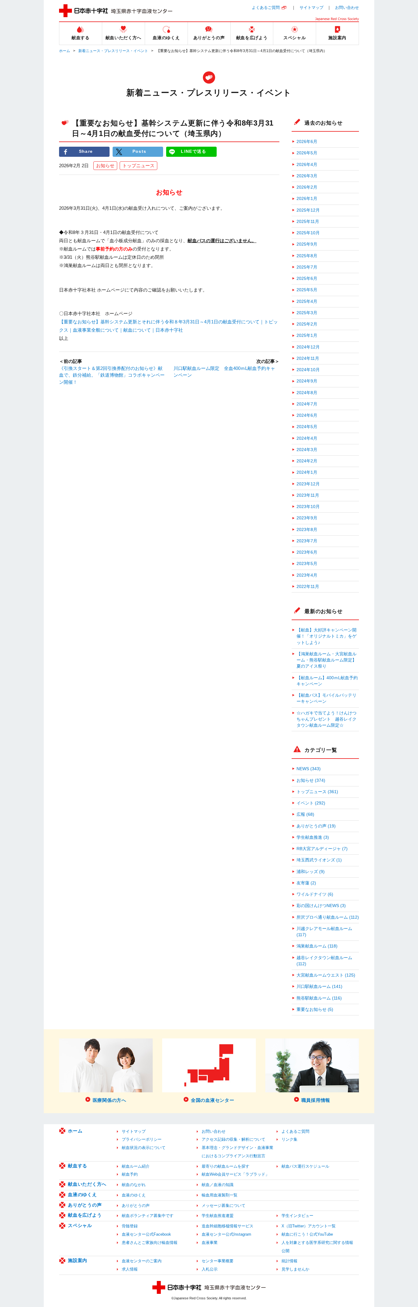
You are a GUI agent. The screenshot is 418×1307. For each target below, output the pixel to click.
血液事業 (210, 1242)
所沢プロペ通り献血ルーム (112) (328, 917)
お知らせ (105, 165)
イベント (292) (311, 803)
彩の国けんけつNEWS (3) (321, 905)
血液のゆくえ (82, 1194)
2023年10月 (308, 506)
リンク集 (289, 1139)
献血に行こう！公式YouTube (307, 1234)
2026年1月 (307, 198)
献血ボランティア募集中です (148, 1215)
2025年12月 (308, 210)
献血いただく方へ (87, 1184)
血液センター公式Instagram (226, 1234)
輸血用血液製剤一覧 (219, 1195)
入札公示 (210, 1269)
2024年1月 (307, 472)
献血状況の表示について (144, 1147)
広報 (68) (305, 814)
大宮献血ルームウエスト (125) (326, 975)
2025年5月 (307, 290)
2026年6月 (307, 141)
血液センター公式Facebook (146, 1234)
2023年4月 (307, 575)
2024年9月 (307, 381)
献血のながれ (134, 1184)
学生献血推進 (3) (313, 837)
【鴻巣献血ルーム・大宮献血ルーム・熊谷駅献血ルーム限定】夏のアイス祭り (326, 660)
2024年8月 (307, 392)
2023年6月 (307, 552)
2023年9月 (307, 518)
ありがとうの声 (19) (316, 826)
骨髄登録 (130, 1226)
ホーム (64, 51)
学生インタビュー (297, 1215)
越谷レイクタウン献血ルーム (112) (324, 960)
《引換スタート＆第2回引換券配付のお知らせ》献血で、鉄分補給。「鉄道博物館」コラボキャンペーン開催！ (112, 375)
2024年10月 (308, 369)
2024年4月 (307, 438)
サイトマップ (311, 7)
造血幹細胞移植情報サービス (227, 1226)
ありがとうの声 (85, 1204)
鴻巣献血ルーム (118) (317, 946)
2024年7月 (307, 404)
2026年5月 (307, 153)
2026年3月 (307, 176)
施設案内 (77, 1260)
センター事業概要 (217, 1261)
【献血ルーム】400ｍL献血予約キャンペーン (327, 681)
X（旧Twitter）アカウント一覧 (309, 1226)
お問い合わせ (347, 7)
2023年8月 (307, 529)
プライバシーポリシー (142, 1139)
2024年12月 (308, 347)
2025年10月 (308, 233)
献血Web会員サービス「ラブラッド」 (235, 1174)
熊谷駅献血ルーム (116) (319, 998)
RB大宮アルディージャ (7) (322, 848)
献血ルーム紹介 (136, 1166)
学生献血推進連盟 (217, 1215)
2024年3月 (307, 449)
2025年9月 (307, 244)
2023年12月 (308, 484)
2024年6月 (307, 415)
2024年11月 (308, 358)
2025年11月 (308, 221)
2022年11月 (308, 586)
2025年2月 (307, 324)
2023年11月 (308, 495)
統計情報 (289, 1261)
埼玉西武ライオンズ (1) (319, 860)
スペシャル (80, 1225)
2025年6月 (307, 278)
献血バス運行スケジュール (305, 1166)
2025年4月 (307, 301)
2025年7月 (307, 267)
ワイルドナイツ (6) (315, 894)
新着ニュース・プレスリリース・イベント (113, 51)
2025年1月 (307, 335)
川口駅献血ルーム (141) (319, 986)
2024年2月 (307, 461)
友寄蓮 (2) (306, 883)
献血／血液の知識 (217, 1184)
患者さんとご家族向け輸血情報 (149, 1242)
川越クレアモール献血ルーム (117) (324, 931)
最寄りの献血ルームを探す (225, 1166)
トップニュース (138, 165)
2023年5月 (307, 563)
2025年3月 (307, 313)
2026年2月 (307, 187)
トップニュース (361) (317, 791)
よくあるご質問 (266, 7)
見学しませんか (295, 1269)
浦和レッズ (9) (311, 871)
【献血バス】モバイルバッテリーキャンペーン (326, 698)
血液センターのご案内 (142, 1261)
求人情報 (130, 1269)
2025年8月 (307, 256)
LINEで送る (193, 151)
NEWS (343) (309, 768)
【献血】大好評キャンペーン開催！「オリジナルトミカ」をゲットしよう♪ (326, 636)
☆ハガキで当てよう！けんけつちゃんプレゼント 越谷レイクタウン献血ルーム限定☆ (326, 719)
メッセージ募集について (223, 1205)
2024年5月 (307, 426)
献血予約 (130, 1174)
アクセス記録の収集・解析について (233, 1139)
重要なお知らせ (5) (315, 1009)
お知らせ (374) (311, 780)
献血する (77, 1165)
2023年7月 (307, 541)
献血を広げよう (85, 1215)
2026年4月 (307, 164)
